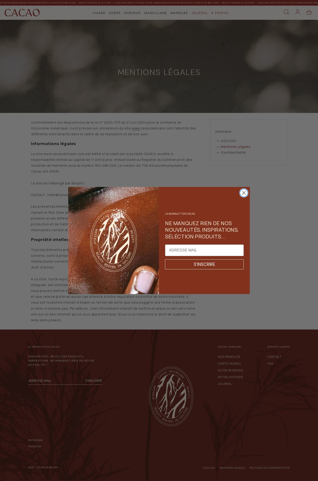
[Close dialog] (244, 193)
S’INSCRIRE (204, 264)
